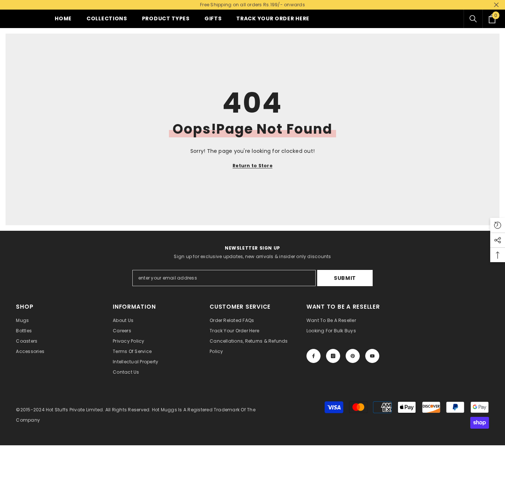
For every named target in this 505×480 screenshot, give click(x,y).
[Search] (473, 18)
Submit (345, 278)
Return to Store (252, 165)
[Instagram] (333, 356)
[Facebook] (313, 356)
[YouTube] (372, 356)
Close (496, 5)
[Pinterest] (353, 356)
